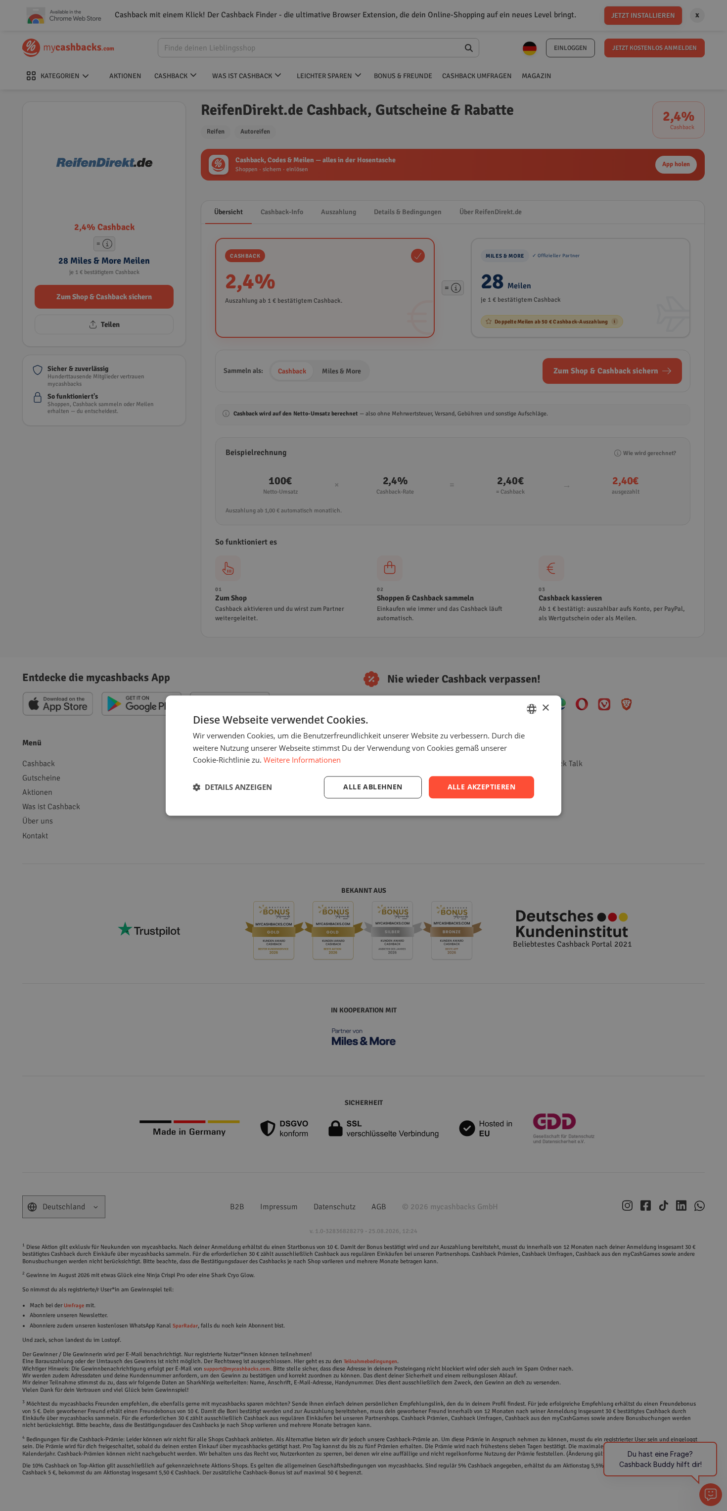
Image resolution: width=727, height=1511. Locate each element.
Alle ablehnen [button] (372, 786)
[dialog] (363, 755)
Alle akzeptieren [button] (481, 786)
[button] (232, 787)
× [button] (545, 708)
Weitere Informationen (302, 760)
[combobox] (532, 709)
